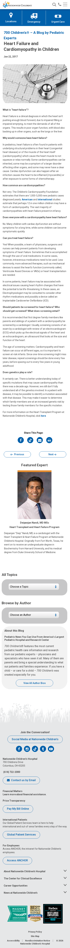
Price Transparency (14, 800)
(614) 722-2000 (11, 772)
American (27, 199)
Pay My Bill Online (18, 808)
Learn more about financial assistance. (24, 794)
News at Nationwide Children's (21, 892)
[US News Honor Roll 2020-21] (35, 913)
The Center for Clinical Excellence (23, 878)
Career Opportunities (16, 885)
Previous (19, 454)
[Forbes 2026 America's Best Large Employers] (53, 913)
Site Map (35, 936)
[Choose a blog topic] (33, 588)
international (45, 199)
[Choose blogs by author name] (33, 616)
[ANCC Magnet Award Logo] (17, 913)
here (43, 415)
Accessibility (13, 941)
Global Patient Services (21, 834)
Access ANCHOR (17, 860)
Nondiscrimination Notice (37, 941)
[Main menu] (65, 5)
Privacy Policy (35, 932)
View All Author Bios (34, 683)
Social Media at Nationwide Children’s (35, 739)
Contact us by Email (23, 780)
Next (51, 454)
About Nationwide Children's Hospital (24, 871)
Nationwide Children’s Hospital (35, 944)
